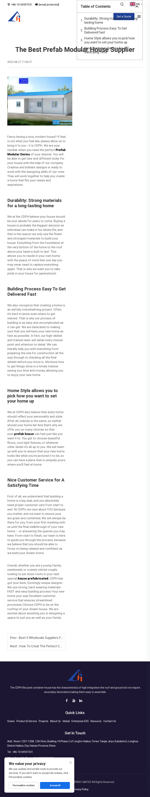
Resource (96, 721)
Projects (43, 721)
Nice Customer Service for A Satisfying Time (105, 50)
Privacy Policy (81, 789)
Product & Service (26, 721)
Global (66, 721)
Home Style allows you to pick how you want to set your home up (109, 40)
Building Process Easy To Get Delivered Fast (105, 30)
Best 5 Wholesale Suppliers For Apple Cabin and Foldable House (65, 638)
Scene (11, 721)
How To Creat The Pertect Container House (50, 646)
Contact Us (109, 721)
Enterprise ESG (80, 721)
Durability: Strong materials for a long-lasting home (111, 20)
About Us (55, 721)
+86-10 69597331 (21, 4)
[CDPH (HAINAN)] (14, 16)
